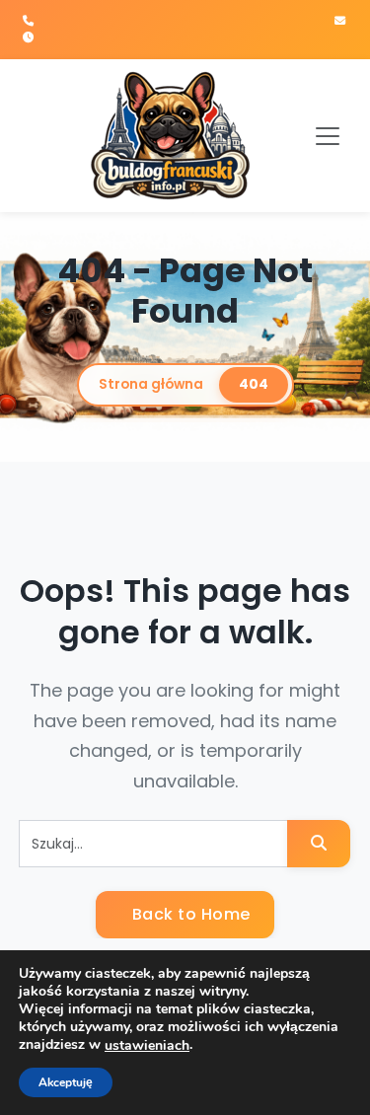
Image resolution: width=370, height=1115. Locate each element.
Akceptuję (65, 1082)
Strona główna (151, 384)
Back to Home (189, 914)
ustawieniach (147, 1046)
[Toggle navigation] (327, 136)
